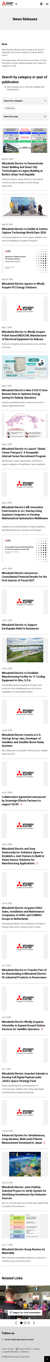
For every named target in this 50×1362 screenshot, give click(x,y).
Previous (16, 1323)
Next (34, 1323)
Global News (10, 108)
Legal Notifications (11, 1352)
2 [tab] (25, 1323)
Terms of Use (7, 1349)
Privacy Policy (25, 1349)
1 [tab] (21, 1323)
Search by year (11, 116)
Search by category (13, 101)
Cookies (36, 1349)
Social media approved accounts (19, 1339)
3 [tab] (28, 1323)
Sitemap (24, 1352)
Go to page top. (47, 1359)
